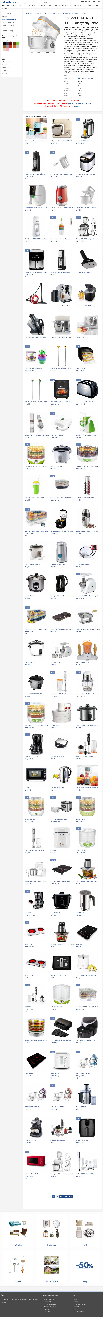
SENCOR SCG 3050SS (57, 564)
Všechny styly (6, 62)
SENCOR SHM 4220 (82, 662)
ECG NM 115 (80, 913)
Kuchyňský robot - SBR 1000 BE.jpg (35, 337)
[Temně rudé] (10, 43)
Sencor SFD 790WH (82, 850)
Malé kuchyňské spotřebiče (86, 78)
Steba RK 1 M (54, 850)
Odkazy (76, 1301)
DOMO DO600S (55, 725)
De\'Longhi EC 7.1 (30, 1140)
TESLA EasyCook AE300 (58, 975)
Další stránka (66, 1196)
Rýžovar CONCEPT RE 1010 (33, 694)
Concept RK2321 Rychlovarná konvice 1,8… (63, 596)
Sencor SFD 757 (81, 819)
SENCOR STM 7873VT (32, 1107)
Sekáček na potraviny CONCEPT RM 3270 (63, 944)
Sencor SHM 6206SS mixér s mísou (35, 881)
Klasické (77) (5, 67)
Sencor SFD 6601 (81, 368)
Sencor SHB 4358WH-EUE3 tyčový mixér (62, 694)
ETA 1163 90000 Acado (57, 756)
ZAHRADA (73, 6)
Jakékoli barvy (6, 41)
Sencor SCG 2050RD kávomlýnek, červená (63, 208)
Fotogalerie (17, 1299)
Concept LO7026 (81, 1107)
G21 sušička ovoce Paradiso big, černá (36, 629)
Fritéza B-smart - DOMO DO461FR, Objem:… (64, 531)
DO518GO (28, 788)
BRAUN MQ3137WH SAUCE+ (85, 1174)
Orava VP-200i (29, 1073)
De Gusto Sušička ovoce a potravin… (36, 1040)
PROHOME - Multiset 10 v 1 (33, 368)
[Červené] (10, 46)
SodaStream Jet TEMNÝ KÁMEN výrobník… (38, 174)
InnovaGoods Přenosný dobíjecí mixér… (88, 788)
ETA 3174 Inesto (30, 913)
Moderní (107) (6, 70)
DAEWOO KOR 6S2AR (32, 1174)
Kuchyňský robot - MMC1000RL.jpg (60, 337)
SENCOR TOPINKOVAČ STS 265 (86, 402)
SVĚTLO (65, 6)
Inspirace (10, 1299)
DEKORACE (82, 6)
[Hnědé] (14, 43)
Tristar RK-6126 (29, 596)
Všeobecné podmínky (80, 1304)
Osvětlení (4, 1302)
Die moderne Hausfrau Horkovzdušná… (36, 141)
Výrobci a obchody (49, 1299)
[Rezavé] (14, 46)
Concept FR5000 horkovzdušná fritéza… (37, 272)
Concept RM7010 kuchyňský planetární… (62, 1174)
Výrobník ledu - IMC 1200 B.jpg (85, 306)
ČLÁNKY (95, 6)
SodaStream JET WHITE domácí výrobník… (38, 239)
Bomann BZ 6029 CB (82, 141)
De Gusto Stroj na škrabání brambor (86, 975)
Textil (36, 1299)
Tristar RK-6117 (29, 662)
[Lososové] (7, 49)
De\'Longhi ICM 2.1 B (31, 756)
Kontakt (76, 1299)
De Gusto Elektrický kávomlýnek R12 (87, 531)
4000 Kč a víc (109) (7, 31)
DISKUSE (5, 9)
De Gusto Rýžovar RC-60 (32, 564)
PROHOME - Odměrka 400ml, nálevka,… (62, 239)
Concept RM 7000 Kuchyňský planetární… (88, 239)
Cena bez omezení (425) (9, 19)
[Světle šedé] (17, 46)
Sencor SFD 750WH (31, 819)
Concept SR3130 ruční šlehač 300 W (61, 174)
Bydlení (4, 1299)
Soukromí (76, 1306)
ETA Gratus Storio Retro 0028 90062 (61, 141)
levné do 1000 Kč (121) (8, 22)
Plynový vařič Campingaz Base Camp (61, 629)
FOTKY (6, 6)
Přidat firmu (47, 1311)
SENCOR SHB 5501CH (57, 1140)
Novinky (4, 17)
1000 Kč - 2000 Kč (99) (8, 25)
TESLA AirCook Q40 (82, 1140)
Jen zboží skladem (7, 14)
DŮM (89, 6)
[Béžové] (4, 49)
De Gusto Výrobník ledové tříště (34, 498)
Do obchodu (39, 143)
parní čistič (28, 306)
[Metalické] (7, 43)
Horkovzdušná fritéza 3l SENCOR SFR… (37, 208)
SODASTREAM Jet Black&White (60, 272)
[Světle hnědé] (4, 46)
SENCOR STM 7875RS (57, 1107)
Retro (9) (4, 73)
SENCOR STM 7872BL (83, 1073)
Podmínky (47, 1309)
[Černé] (4, 43)
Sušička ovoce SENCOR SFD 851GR (36, 466)
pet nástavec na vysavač (83, 272)
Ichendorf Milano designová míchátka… (62, 368)
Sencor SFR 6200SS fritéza (58, 819)
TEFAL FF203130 (55, 1073)
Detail (46, 143)
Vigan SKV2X (29, 975)
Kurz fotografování (79, 1311)
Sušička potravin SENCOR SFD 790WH (37, 725)
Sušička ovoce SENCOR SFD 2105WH (88, 466)
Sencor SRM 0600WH (57, 466)
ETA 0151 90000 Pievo (82, 564)
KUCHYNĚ (32, 6)
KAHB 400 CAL (29, 1007)
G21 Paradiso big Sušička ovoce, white (36, 531)
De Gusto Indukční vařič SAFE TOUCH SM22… (64, 881)
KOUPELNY (41, 6)
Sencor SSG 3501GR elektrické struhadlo (88, 435)
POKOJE (57, 6)
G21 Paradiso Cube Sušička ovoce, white (88, 1007)
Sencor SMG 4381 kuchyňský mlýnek (87, 596)
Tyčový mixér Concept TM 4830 (34, 850)
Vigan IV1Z (79, 944)
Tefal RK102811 (55, 913)
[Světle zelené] (17, 43)
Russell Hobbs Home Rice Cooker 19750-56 (89, 725)
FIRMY (15, 6)
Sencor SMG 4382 (55, 662)
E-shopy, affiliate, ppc (50, 1306)
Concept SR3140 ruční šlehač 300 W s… (88, 208)
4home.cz (76, 106)
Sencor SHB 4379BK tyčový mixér (86, 756)
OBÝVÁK (50, 6)
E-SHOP (24, 6)
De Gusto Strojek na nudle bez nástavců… (88, 629)
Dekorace (31, 1299)
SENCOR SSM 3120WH (57, 435)
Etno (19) (4, 65)
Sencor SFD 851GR (56, 1007)
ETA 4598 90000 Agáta (57, 788)
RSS (75, 1309)
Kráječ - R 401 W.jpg (82, 337)
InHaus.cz (29, 13)
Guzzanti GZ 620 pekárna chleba (85, 174)
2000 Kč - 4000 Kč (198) (8, 28)
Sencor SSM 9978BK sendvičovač (60, 1040)
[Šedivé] (7, 46)
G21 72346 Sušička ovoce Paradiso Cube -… (63, 498)
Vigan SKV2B (29, 944)
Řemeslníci (47, 1301)
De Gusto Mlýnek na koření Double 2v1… (37, 435)
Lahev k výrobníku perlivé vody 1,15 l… (87, 498)
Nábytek (24, 1299)
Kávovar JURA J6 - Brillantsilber (60, 306)
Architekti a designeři (50, 1304)
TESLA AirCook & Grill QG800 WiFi (61, 402)
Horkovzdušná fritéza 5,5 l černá (85, 1040)
